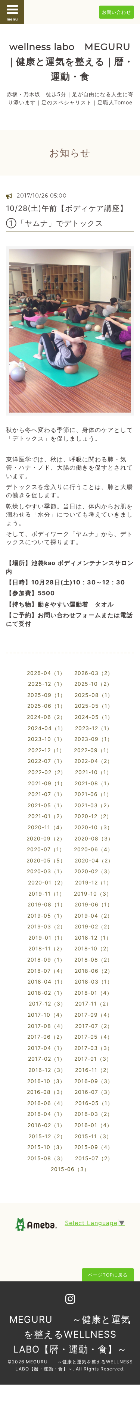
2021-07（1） (46, 794)
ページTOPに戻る (108, 1275)
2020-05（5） (46, 860)
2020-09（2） (46, 838)
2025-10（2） (93, 684)
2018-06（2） (94, 971)
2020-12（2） (93, 816)
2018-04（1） (47, 981)
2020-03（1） (46, 871)
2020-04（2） (94, 860)
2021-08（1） (93, 783)
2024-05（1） (94, 717)
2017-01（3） (93, 1059)
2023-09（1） (93, 739)
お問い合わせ (116, 12)
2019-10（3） (93, 893)
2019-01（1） (47, 937)
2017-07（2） (94, 1026)
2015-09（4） (93, 1147)
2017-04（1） (46, 1048)
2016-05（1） (94, 1103)
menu (12, 19)
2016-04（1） (46, 1114)
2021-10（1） (93, 772)
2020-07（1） (46, 849)
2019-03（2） (46, 926)
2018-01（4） (93, 993)
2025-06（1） (46, 706)
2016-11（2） (93, 1070)
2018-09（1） (46, 959)
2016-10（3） (46, 1081)
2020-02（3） (93, 871)
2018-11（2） (46, 948)
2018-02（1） (46, 993)
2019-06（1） (94, 904)
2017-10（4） (46, 1015)
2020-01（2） (47, 882)
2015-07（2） (94, 1158)
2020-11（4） (46, 827)
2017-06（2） (46, 1037)
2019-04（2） (93, 915)
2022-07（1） (46, 761)
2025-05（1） (94, 706)
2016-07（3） (94, 1092)
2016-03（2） (93, 1114)
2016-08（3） (46, 1092)
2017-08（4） (47, 1026)
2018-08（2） (93, 959)
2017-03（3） (93, 1048)
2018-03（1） (94, 981)
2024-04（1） (47, 728)
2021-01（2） (46, 816)
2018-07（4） (46, 971)
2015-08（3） (46, 1158)
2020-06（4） (93, 849)
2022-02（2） (47, 772)
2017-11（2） (93, 1003)
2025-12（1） (46, 684)
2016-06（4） (46, 1103)
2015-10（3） (46, 1147)
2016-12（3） (47, 1070)
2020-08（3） (93, 838)
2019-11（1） (46, 893)
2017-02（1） (46, 1059)
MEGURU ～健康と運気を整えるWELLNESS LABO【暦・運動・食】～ (70, 1334)
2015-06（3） (70, 1169)
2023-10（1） (46, 739)
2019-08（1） (47, 904)
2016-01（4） (93, 1125)
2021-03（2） (93, 805)
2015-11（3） (93, 1136)
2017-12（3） (47, 1003)
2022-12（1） (46, 750)
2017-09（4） (93, 1015)
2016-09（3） (93, 1081)
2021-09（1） (47, 783)
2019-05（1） (46, 915)
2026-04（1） (46, 673)
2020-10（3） (93, 827)
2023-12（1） (93, 728)
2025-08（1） (94, 695)
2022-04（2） (93, 761)
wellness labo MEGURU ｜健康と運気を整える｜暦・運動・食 (70, 61)
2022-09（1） (93, 750)
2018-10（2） (93, 948)
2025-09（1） (46, 695)
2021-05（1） (46, 805)
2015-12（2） (47, 1136)
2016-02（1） (46, 1125)
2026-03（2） (93, 673)
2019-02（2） (94, 926)
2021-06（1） (93, 794)
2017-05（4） (93, 1037)
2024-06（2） (46, 717)
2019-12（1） (93, 882)
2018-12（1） (93, 937)
